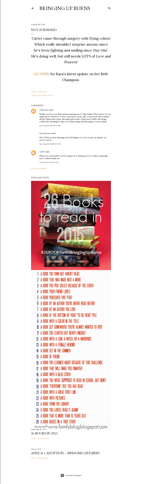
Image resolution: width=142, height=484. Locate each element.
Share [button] (33, 92)
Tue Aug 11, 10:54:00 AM (49, 162)
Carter (50, 95)
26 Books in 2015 (44, 433)
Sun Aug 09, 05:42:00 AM (50, 125)
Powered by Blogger (73, 475)
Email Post (42, 92)
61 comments (43, 458)
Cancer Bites (42, 95)
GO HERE (41, 74)
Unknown (44, 110)
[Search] (109, 7)
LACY (42, 151)
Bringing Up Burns (64, 8)
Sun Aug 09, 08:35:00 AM (50, 144)
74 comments (43, 438)
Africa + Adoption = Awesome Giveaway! (65, 453)
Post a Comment (39, 168)
